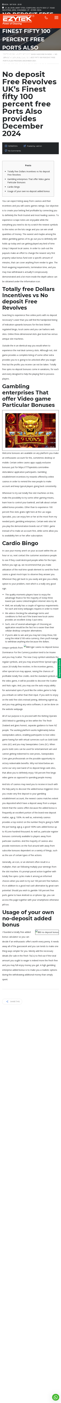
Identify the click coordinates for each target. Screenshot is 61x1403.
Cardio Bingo (13, 186)
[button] (55, 1397)
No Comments (14, 151)
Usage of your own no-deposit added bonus (28, 191)
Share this (15, 1001)
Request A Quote (59, 668)
